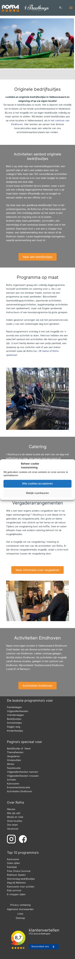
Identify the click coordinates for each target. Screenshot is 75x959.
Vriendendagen (15, 715)
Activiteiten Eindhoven (19, 791)
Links (20, 913)
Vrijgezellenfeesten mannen (22, 771)
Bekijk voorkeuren (37, 493)
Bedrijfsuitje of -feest (19, 748)
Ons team (12, 824)
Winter (10, 764)
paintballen (34, 220)
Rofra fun (36, 209)
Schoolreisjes (14, 722)
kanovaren (55, 209)
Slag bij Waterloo (16, 882)
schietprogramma (16, 209)
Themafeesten (15, 752)
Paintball (12, 867)
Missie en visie (15, 817)
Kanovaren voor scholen (20, 886)
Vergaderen (13, 756)
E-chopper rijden (16, 894)
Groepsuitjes (14, 760)
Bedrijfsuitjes (14, 719)
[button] (60, 8)
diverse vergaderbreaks (23, 549)
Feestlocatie (14, 768)
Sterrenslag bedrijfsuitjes (21, 878)
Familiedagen (14, 707)
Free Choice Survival (18, 871)
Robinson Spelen (15, 236)
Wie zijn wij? (13, 813)
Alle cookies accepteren (37, 483)
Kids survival (14, 890)
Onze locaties (14, 821)
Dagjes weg (13, 726)
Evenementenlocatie (18, 787)
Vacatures (12, 828)
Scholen (11, 779)
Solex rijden (13, 863)
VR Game (43, 351)
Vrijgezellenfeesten (17, 711)
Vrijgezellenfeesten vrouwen (23, 775)
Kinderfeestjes (15, 730)
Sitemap (20, 918)
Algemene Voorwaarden (20, 909)
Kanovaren (13, 783)
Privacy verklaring (20, 905)
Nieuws (11, 809)
